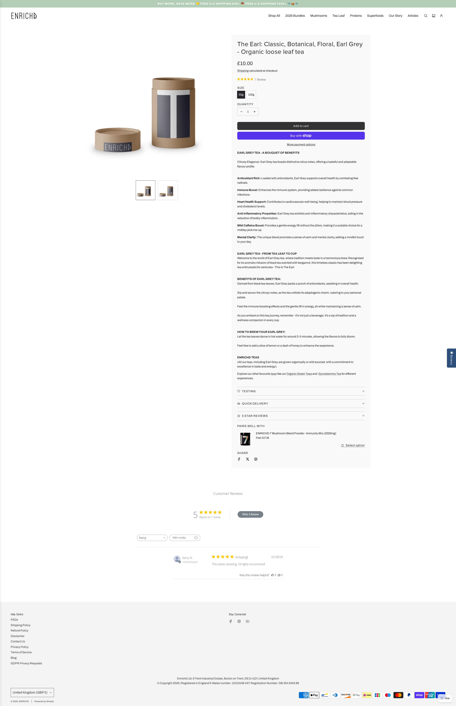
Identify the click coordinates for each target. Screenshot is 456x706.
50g (241, 94)
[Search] (426, 16)
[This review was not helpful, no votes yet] (279, 575)
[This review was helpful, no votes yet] (272, 575)
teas (273, 373)
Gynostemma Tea (329, 373)
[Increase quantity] (254, 112)
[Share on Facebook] (239, 459)
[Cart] (433, 16)
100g (251, 94)
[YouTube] (247, 621)
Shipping (243, 70)
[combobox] (152, 538)
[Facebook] (231, 621)
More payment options (301, 144)
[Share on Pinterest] (256, 459)
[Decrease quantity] (241, 112)
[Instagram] (239, 621)
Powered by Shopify (44, 701)
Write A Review (250, 514)
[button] (88, 106)
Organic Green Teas (299, 373)
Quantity (245, 104)
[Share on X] (247, 459)
